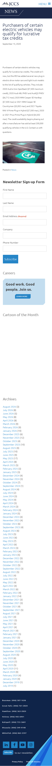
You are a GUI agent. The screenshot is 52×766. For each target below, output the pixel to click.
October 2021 (10, 606)
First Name (8, 189)
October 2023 (10, 523)
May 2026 (8, 416)
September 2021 (11, 609)
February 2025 (10, 468)
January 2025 (10, 472)
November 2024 (11, 478)
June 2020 (8, 661)
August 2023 (9, 530)
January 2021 (10, 637)
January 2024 (10, 513)
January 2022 (10, 596)
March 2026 (9, 423)
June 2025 (8, 454)
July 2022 (8, 575)
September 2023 (11, 527)
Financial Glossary (33, 761)
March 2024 (9, 506)
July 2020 (8, 658)
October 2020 (10, 647)
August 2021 (9, 613)
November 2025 (11, 437)
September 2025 (11, 444)
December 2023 (11, 516)
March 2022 (9, 589)
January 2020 (10, 678)
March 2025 (9, 465)
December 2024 (11, 475)
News (13, 169)
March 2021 (9, 630)
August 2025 (9, 447)
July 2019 (8, 685)
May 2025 (8, 458)
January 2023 (10, 554)
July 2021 (8, 616)
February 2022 (10, 592)
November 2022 (11, 561)
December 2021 (11, 599)
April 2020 (8, 668)
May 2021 (8, 623)
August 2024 (9, 489)
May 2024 (8, 499)
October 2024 (10, 482)
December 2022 (11, 558)
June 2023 (8, 537)
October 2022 (10, 565)
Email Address (14, 216)
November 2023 (11, 520)
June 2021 (8, 620)
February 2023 (10, 551)
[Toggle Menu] (45, 3)
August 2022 (9, 571)
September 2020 (11, 651)
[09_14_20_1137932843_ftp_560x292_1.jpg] (24, 162)
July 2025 (8, 451)
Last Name (8, 202)
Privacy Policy (17, 761)
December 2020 (11, 640)
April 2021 (8, 627)
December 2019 (11, 682)
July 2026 (8, 410)
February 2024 (10, 509)
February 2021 (10, 634)
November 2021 (11, 603)
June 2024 (8, 496)
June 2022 (8, 578)
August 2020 (9, 654)
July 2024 (8, 492)
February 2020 (10, 675)
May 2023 (8, 540)
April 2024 (8, 503)
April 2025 (8, 461)
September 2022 (11, 568)
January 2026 (10, 430)
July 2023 (8, 534)
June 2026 (8, 413)
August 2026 (9, 406)
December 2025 (11, 434)
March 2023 (9, 547)
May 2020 (8, 665)
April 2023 (8, 544)
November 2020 (11, 644)
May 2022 (8, 582)
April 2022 (8, 585)
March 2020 (9, 671)
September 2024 (11, 485)
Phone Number (10, 242)
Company (8, 229)
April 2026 (8, 420)
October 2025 (10, 441)
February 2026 (10, 427)
